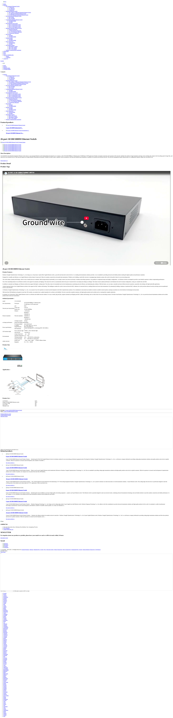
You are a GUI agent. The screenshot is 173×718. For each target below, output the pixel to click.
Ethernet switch (9, 38)
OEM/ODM (6, 51)
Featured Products (25, 549)
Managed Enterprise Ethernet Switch (14, 28)
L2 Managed (11, 10)
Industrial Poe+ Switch (38, 549)
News (4, 52)
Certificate (8, 57)
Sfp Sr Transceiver (67, 549)
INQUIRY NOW (4, 538)
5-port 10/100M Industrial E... (14, 128)
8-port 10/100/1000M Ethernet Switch (16, 456)
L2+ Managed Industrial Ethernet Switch (17, 13)
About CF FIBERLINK (8, 55)
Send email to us (4, 160)
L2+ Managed (12, 8)
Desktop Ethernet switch (6, 414)
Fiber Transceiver (9, 41)
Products (5, 5)
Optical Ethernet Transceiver (89, 549)
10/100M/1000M (12, 21)
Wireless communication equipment (13, 50)
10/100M (11, 22)
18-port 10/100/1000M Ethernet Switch (17, 479)
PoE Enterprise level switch (12, 23)
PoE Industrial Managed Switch (13, 6)
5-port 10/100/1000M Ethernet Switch (16, 467)
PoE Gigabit (11, 17)
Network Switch (4, 416)
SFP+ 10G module (13, 49)
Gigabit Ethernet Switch (6, 415)
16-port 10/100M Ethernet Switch (10, 411)
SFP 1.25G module (13, 47)
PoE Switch (8, 34)
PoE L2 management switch (15, 25)
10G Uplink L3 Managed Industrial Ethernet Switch (20, 12)
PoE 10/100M (12, 18)
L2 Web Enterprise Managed (15, 30)
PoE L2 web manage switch (15, 27)
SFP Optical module (10, 45)
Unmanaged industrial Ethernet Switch (14, 19)
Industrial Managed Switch (11, 11)
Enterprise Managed (13, 29)
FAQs (4, 53)
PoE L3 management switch (15, 24)
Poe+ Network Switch (48, 549)
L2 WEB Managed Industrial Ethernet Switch (18, 14)
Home (4, 4)
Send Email (3, 552)
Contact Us (5, 58)
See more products (10, 462)
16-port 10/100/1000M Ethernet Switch (13, 410)
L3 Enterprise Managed (14, 33)
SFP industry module (13, 46)
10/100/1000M (12, 42)
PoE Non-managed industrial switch (13, 16)
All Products (98, 549)
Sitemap (31, 549)
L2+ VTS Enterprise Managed (15, 31)
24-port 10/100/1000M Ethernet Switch (17, 512)
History (7, 56)
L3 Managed (11, 7)
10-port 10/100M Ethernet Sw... (14, 133)
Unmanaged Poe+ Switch (76, 549)
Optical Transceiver (58, 549)
